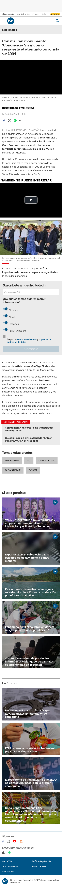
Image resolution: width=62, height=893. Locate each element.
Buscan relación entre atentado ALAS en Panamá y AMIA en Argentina (28, 439)
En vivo (56, 14)
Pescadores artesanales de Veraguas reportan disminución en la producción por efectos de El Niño (30, 592)
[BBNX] (5, 881)
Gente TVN (7, 861)
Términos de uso (10, 866)
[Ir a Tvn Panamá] (30, 20)
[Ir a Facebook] (3, 841)
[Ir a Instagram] (9, 841)
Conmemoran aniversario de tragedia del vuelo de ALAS (29, 429)
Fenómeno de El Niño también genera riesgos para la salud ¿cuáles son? (29, 628)
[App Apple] (4, 852)
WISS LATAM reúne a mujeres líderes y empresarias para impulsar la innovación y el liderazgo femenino (30, 523)
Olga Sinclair (13, 470)
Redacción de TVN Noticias (18, 107)
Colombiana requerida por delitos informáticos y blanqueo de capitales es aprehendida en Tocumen (29, 661)
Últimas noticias (8, 14)
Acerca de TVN (39, 866)
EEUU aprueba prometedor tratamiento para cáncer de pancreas (31, 750)
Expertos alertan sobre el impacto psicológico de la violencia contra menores (27, 557)
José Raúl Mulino (23, 14)
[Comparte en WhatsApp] (15, 120)
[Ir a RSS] (22, 841)
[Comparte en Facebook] (4, 120)
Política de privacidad (42, 861)
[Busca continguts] (57, 21)
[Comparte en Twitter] (9, 120)
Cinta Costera (46, 460)
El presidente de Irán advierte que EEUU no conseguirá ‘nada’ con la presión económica (31, 783)
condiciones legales (27, 339)
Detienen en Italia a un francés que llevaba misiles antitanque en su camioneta (27, 713)
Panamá (33, 470)
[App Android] (10, 852)
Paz (29, 460)
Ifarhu (44, 14)
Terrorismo (12, 460)
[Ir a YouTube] (15, 841)
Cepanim (35, 14)
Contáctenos (8, 871)
